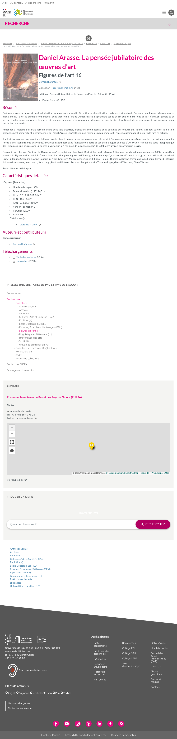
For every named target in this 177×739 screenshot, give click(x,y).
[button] (154, 23)
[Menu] (164, 12)
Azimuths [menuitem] (24, 313)
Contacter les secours (20, 708)
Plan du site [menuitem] (100, 679)
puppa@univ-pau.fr (20, 411)
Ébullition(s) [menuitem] (25, 320)
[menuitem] (88, 293)
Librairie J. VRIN (29, 224)
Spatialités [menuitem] (25, 341)
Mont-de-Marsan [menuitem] (42, 693)
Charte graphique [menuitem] (156, 673)
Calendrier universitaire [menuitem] (100, 665)
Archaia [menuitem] (23, 310)
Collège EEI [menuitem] (128, 648)
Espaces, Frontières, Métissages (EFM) (30, 569)
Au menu (49, 2)
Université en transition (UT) (25, 586)
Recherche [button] (17, 23)
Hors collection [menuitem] (24, 351)
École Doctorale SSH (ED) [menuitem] (33, 323)
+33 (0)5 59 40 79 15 (23, 414)
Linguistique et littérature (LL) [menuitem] (35, 334)
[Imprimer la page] (89, 38)
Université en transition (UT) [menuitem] (34, 344)
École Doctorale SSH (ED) (23, 565)
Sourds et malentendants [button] (33, 670)
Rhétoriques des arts (21, 579)
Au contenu (16, 2)
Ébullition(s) (16, 562)
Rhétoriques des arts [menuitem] (30, 337)
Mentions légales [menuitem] (50, 735)
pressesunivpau (24, 418)
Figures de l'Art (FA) (62, 87)
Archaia (14, 552)
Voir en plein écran (17, 479)
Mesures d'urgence (19, 703)
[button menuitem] (171, 13)
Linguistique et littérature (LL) (26, 575)
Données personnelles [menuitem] (123, 735)
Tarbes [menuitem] (67, 693)
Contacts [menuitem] (156, 687)
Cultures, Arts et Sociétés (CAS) (27, 558)
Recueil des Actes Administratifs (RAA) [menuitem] (158, 657)
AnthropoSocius (18, 548)
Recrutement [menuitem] (129, 643)
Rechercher (155, 524)
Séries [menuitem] (19, 355)
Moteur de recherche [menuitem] (99, 673)
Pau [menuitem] (57, 693)
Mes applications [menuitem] (100, 644)
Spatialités (15, 582)
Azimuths (15, 555)
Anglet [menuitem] (11, 693)
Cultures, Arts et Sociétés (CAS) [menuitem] (36, 316)
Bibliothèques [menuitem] (158, 643)
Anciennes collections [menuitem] (27, 358)
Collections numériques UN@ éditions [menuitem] (36, 348)
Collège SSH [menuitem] (129, 653)
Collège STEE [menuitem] (129, 658)
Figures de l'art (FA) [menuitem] (30, 330)
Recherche (7, 43)
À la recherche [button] (33, 2)
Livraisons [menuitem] (156, 666)
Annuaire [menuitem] (101, 659)
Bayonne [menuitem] (24, 693)
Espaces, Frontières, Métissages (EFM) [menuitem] (40, 327)
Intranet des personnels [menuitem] (101, 652)
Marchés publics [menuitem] (160, 648)
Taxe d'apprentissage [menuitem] (131, 665)
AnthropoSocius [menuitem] (27, 306)
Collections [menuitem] (21, 303)
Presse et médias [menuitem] (156, 680)
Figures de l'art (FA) (20, 572)
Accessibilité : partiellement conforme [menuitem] (85, 735)
